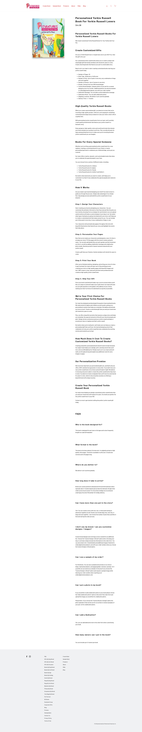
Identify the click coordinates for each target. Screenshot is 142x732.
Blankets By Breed (49, 686)
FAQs (79, 6)
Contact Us (47, 715)
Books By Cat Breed (49, 670)
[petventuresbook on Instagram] (30, 656)
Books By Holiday (48, 675)
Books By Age (47, 672)
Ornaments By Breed (49, 691)
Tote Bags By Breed (49, 694)
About (73, 6)
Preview (46, 710)
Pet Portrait (47, 696)
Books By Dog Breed (49, 667)
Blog (84, 6)
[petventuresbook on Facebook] (27, 656)
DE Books (46, 699)
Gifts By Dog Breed (49, 659)
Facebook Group (48, 702)
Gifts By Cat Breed (49, 662)
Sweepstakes (47, 712)
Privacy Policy (48, 718)
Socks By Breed (48, 678)
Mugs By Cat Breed (49, 683)
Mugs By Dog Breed (49, 680)
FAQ (45, 656)
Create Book (46, 6)
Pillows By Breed (48, 688)
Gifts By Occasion (48, 664)
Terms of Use (47, 721)
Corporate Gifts (48, 704)
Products (66, 6)
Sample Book (57, 6)
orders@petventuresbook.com (84, 545)
